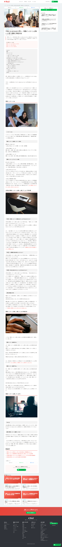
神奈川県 (23, 532)
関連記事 (8, 72)
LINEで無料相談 (49, 9)
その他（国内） (24, 537)
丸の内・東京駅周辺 (24, 531)
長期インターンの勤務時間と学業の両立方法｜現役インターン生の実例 (20, 453)
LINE (33, 525)
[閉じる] (60, 543)
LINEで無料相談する (22, 469)
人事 (13, 531)
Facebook (33, 7)
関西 (23, 533)
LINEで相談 (55, 1)
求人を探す (29, 1)
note (33, 526)
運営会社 (5, 526)
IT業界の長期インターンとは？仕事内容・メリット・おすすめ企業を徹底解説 (21, 455)
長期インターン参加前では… (11, 65)
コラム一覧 (8, 5)
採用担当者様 (53, 525)
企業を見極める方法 (10, 63)
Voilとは (8, 69)
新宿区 (23, 526)
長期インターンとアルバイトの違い (12, 56)
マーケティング (15, 524)
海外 (23, 538)
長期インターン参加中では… (11, 67)
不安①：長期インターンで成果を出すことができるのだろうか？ (16, 59)
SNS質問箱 (42, 539)
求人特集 (42, 527)
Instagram (34, 524)
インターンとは (9, 54)
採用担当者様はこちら (48, 1)
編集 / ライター (15, 525)
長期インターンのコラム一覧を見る (11, 46)
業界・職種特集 (42, 533)
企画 (13, 532)
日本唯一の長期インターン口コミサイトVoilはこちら (17, 308)
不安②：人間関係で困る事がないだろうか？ (14, 60)
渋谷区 (23, 525)
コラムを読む (34, 1)
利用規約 (5, 525)
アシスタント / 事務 (15, 526)
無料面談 (25, 1)
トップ (5, 5)
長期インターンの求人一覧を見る (11, 45)
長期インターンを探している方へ (11, 68)
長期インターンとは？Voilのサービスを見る (12, 43)
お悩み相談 (11, 5)
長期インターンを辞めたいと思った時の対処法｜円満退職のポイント (19, 452)
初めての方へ (21, 1)
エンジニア (14, 527)
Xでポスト (10, 7)
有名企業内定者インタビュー (44, 540)
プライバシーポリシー (7, 524)
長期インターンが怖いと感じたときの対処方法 (13, 64)
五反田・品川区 (24, 527)
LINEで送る (22, 7)
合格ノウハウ (42, 526)
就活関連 (42, 532)
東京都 (23, 524)
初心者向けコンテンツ (43, 524)
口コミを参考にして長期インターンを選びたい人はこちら (21, 362)
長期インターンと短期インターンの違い (13, 55)
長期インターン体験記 (43, 525)
